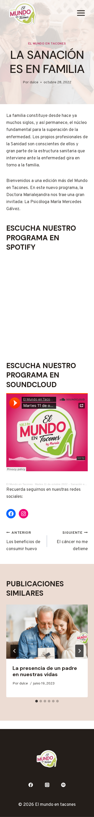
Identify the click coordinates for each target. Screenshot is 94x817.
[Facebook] (30, 784)
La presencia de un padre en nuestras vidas (45, 671)
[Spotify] (63, 784)
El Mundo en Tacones (47, 44)
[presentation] (47, 632)
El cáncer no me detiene (72, 541)
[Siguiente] (79, 651)
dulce (34, 82)
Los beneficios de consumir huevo (23, 541)
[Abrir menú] (81, 13)
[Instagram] (47, 784)
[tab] (36, 701)
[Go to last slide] (14, 651)
